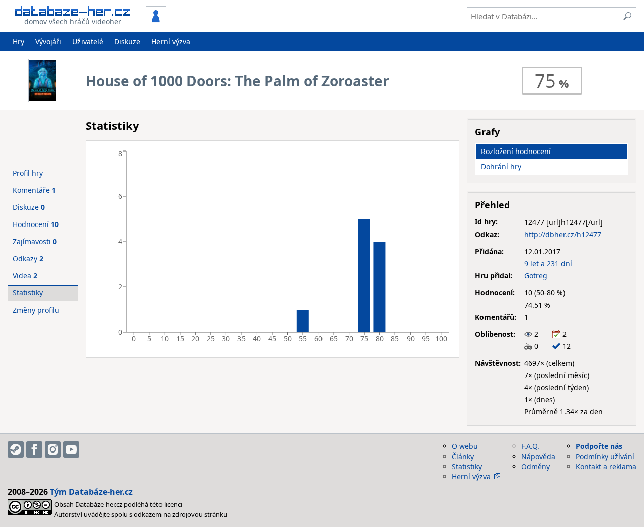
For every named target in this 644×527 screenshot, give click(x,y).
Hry (18, 41)
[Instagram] (53, 449)
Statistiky (28, 292)
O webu (465, 446)
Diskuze (127, 41)
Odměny (535, 466)
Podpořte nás (599, 446)
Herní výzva (170, 41)
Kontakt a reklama (606, 466)
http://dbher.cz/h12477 (562, 234)
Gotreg (535, 275)
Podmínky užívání (605, 456)
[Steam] (16, 449)
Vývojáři (48, 41)
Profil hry (28, 173)
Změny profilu (36, 310)
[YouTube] (71, 449)
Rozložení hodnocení (516, 151)
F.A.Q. (530, 446)
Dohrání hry (501, 166)
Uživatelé (87, 41)
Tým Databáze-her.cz (91, 491)
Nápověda (538, 456)
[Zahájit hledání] (627, 16)
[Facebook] (34, 449)
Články (463, 456)
